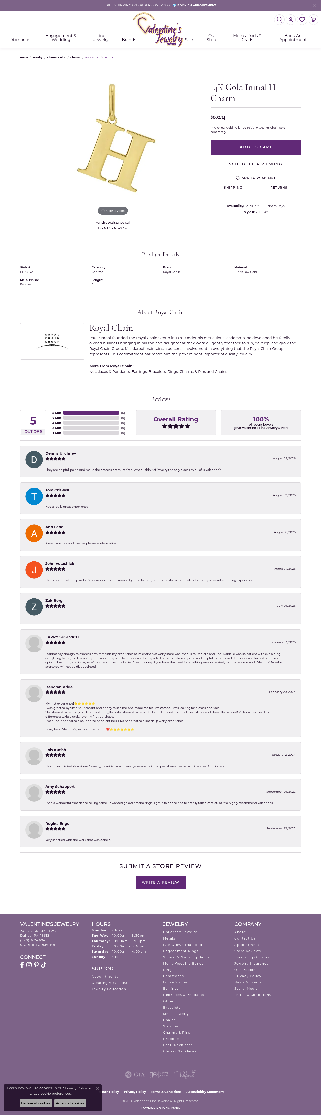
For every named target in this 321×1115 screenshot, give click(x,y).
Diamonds (20, 39)
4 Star (56, 418)
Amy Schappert (60, 786)
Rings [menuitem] (168, 970)
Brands (129, 39)
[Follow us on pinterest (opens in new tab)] (36, 965)
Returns (278, 187)
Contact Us (245, 938)
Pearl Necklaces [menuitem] (178, 1045)
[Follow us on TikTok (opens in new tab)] (43, 965)
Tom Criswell (57, 490)
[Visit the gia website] (135, 1074)
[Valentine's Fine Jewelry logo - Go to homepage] (160, 29)
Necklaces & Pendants (109, 371)
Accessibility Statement (205, 1092)
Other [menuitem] (168, 1001)
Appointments (105, 976)
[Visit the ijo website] (159, 1074)
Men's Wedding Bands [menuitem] (183, 963)
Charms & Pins (56, 57)
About (240, 932)
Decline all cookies (35, 1103)
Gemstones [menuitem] (173, 976)
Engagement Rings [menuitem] (181, 951)
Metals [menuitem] (169, 938)
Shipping (233, 187)
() (123, 413)
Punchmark (171, 1108)
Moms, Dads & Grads (247, 37)
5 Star (56, 413)
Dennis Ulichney (60, 453)
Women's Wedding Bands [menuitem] (186, 957)
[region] (113, 141)
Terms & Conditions (252, 995)
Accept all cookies (70, 1103)
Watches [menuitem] (171, 1026)
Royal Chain (171, 272)
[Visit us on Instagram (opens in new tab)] (29, 965)
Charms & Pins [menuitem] (176, 1032)
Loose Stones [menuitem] (175, 982)
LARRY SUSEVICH (62, 637)
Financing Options (251, 957)
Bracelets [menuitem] (172, 1007)
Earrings (139, 371)
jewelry (37, 57)
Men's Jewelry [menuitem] (176, 1014)
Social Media (246, 988)
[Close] (315, 5)
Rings (173, 371)
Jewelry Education (109, 989)
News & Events (248, 982)
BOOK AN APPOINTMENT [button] (196, 5)
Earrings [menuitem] (171, 988)
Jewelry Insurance (251, 963)
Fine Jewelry (101, 37)
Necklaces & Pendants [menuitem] (183, 995)
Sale (189, 39)
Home (24, 57)
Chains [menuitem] (169, 1020)
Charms (75, 57)
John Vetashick (59, 563)
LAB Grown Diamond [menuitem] (182, 945)
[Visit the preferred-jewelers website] (185, 1074)
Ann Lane (54, 527)
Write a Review (160, 882)
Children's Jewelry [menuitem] (180, 932)
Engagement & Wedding (61, 37)
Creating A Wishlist (110, 983)
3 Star (56, 423)
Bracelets (157, 371)
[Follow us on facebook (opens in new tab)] (22, 965)
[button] (279, 19)
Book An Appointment (293, 37)
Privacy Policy (247, 976)
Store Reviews (247, 951)
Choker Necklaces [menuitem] (180, 1051)
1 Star (57, 433)
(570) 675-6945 (112, 228)
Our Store (212, 37)
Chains (221, 371)
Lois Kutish (55, 750)
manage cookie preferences (49, 1093)
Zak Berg (54, 600)
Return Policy (108, 1092)
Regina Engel (57, 823)
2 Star (56, 428)
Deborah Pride (59, 687)
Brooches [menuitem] (172, 1039)
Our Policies (245, 970)
